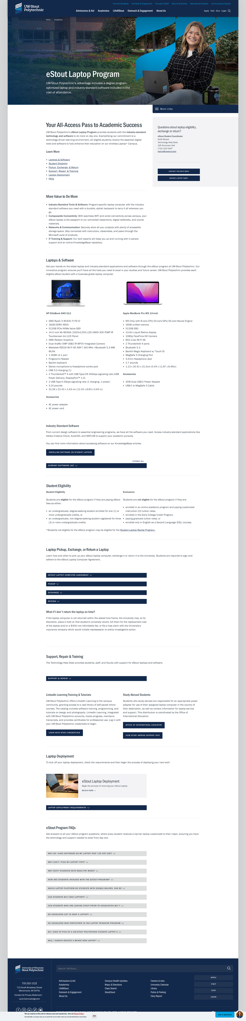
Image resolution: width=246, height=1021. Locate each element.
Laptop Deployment (59, 174)
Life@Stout (118, 10)
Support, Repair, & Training (63, 171)
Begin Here (88, 791)
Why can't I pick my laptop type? (67, 862)
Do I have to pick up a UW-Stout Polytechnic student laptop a (83, 932)
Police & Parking (158, 992)
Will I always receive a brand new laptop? (72, 941)
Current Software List (61, 465)
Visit (212, 11)
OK (94, 1016)
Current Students (121, 3)
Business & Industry (199, 3)
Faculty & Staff (162, 3)
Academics (103, 10)
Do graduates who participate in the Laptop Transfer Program (84, 923)
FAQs (51, 178)
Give (218, 11)
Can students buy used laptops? (67, 897)
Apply (206, 11)
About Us (161, 10)
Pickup (52, 584)
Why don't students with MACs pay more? (72, 871)
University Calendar (160, 984)
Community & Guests (221, 3)
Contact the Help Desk (179, 171)
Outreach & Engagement (140, 10)
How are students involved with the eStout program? (79, 880)
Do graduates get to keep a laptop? (69, 914)
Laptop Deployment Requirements (67, 808)
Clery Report (156, 996)
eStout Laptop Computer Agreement (68, 575)
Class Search (111, 988)
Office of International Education (144, 725)
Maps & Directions (113, 984)
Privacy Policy (79, 1014)
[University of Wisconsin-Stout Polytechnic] (29, 971)
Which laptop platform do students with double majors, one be (85, 888)
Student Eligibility (58, 163)
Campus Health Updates (116, 980)
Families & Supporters (142, 3)
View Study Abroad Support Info (143, 735)
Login (223, 11)
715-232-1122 (29, 983)
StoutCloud (110, 992)
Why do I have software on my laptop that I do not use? (80, 853)
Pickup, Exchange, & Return (64, 167)
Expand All (138, 461)
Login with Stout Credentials (64, 733)
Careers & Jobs (158, 980)
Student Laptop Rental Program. (138, 530)
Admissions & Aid (85, 10)
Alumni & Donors (179, 3)
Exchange (54, 593)
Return (52, 601)
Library (154, 988)
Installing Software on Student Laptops (70, 452)
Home (48, 20)
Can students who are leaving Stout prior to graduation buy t (84, 906)
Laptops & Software (59, 159)
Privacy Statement (33, 995)
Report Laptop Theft (179, 178)
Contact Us (19, 995)
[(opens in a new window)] (18, 1010)
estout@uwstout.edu (167, 151)
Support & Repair (58, 678)
